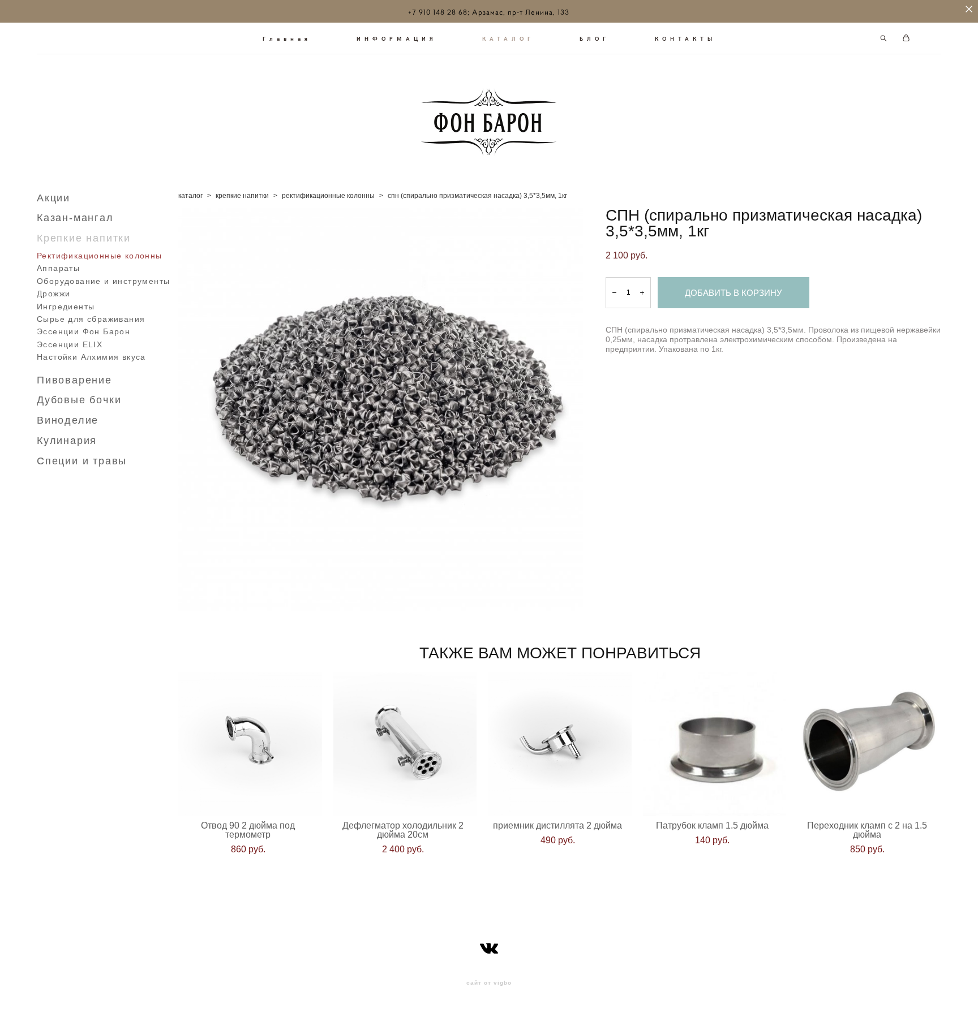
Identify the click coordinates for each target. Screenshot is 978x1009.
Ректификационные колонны (99, 255)
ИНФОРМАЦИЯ (397, 38)
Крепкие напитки (84, 238)
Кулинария (67, 440)
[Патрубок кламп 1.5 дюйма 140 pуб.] (715, 744)
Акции (53, 198)
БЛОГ (595, 38)
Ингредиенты (66, 306)
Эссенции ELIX (69, 344)
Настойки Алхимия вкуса (91, 356)
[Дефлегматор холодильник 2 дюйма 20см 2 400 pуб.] (405, 744)
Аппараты (58, 268)
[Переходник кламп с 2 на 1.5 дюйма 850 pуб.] (869, 744)
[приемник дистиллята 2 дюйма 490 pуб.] (560, 744)
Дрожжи (53, 293)
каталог (190, 196)
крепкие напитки (242, 196)
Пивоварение (74, 380)
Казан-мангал (75, 217)
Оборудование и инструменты (103, 281)
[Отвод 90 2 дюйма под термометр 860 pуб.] (250, 744)
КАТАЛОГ (508, 38)
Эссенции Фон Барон (83, 331)
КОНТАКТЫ (685, 38)
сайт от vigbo (489, 983)
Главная (287, 38)
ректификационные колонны (328, 196)
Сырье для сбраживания (91, 319)
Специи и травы (82, 461)
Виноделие (67, 420)
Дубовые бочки (79, 400)
